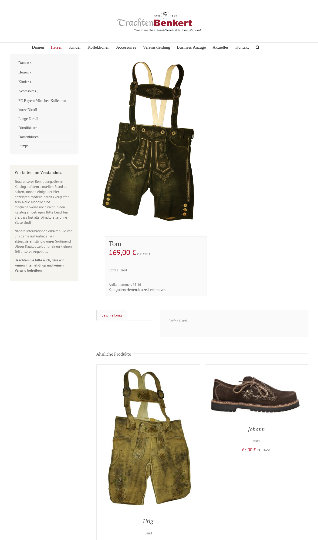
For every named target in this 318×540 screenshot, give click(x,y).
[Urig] (148, 367)
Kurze (142, 289)
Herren (132, 289)
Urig (148, 521)
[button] (258, 47)
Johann (256, 429)
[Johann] (256, 367)
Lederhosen (157, 289)
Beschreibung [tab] (111, 315)
